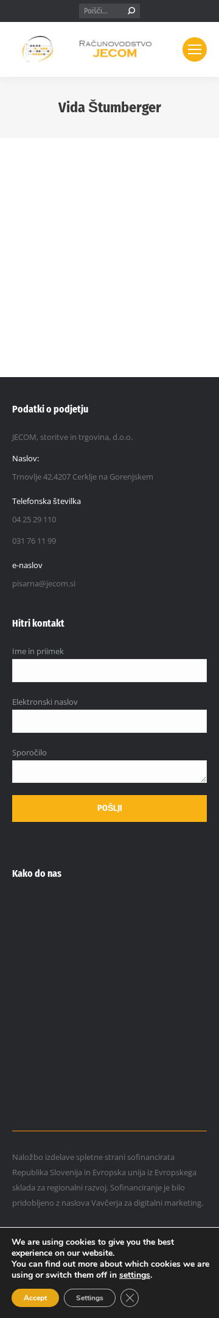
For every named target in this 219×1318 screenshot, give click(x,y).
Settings (89, 1298)
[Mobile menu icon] (194, 49)
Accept (35, 1298)
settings (134, 1275)
